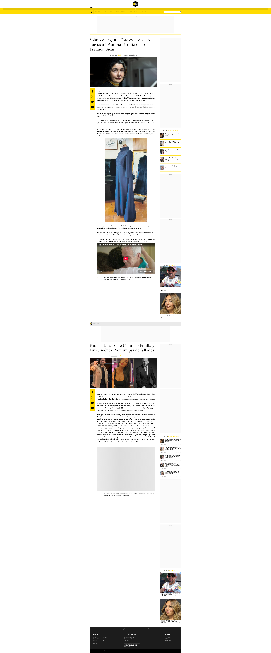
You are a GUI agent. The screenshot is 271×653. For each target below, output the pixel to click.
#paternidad (126, 495)
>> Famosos (99, 36)
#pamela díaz (118, 495)
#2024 (128, 279)
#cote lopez (107, 493)
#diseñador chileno (115, 277)
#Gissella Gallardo (133, 493)
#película (106, 279)
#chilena (106, 277)
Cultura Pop (93, 36)
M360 (119, 55)
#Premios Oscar (114, 279)
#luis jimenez (150, 493)
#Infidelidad (142, 493)
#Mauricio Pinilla (108, 495)
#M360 (131, 277)
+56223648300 (127, 647)
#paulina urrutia (146, 277)
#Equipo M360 (125, 277)
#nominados (137, 277)
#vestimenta (122, 279)
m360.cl (120, 356)
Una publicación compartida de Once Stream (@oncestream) (115, 472)
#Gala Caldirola (124, 493)
